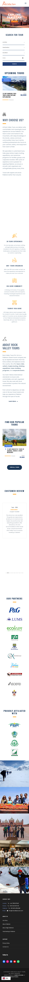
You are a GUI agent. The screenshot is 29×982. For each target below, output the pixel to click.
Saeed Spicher (18, 975)
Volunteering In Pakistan (9, 931)
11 (22, 572)
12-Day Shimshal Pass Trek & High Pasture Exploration (9, 95)
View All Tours (14, 21)
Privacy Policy (6, 943)
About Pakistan (6, 924)
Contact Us (5, 947)
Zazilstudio (14, 977)
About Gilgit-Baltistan (8, 928)
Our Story (5, 920)
